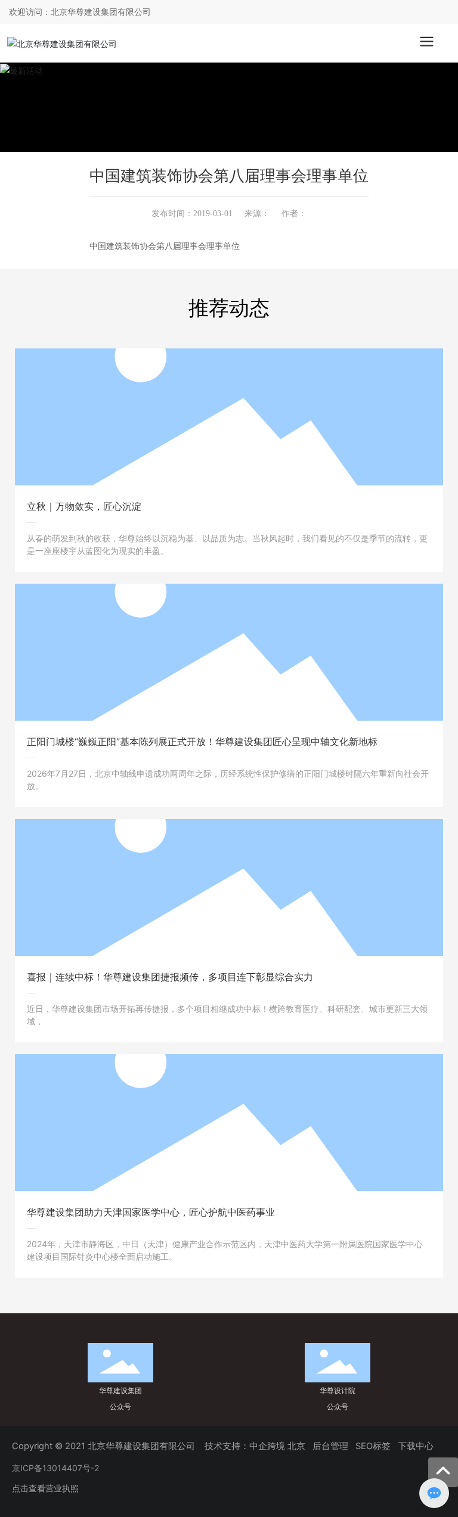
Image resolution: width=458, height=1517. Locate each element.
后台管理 (330, 1446)
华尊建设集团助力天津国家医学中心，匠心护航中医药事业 (151, 1212)
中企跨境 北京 (277, 1446)
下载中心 (417, 1446)
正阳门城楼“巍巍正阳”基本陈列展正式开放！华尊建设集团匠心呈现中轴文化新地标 (202, 741)
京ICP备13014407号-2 (55, 1468)
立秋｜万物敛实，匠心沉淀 (84, 506)
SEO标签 (373, 1446)
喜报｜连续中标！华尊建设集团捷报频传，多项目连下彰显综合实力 (170, 977)
